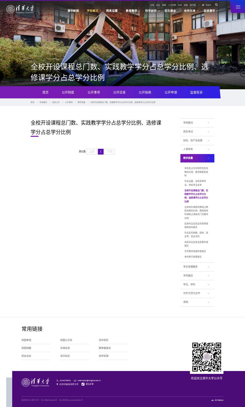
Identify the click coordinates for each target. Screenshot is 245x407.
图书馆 (193, 5)
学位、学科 (189, 284)
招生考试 (188, 131)
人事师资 (188, 149)
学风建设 (188, 275)
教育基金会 (105, 348)
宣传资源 (103, 356)
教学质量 (81, 102)
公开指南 (145, 92)
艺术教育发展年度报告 (195, 251)
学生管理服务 (190, 266)
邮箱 (186, 5)
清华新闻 (73, 10)
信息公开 (56, 102)
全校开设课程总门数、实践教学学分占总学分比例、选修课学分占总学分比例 (123, 102)
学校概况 (43, 102)
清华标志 (65, 356)
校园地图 (26, 348)
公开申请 (171, 92)
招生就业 (170, 10)
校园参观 (26, 340)
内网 (180, 5)
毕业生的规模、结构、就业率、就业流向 (196, 234)
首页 (45, 92)
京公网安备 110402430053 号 (71, 400)
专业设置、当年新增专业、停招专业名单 (195, 183)
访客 (152, 5)
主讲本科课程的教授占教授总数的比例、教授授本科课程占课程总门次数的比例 (196, 212)
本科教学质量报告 (193, 256)
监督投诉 (196, 92)
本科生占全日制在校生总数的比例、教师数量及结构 (196, 172)
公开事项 (94, 92)
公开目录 (119, 92)
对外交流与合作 (191, 293)
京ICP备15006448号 (49, 400)
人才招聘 (172, 5)
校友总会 (26, 356)
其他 (185, 302)
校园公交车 (66, 340)
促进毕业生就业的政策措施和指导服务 (196, 225)
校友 (158, 5)
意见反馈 (90, 384)
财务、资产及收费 (192, 140)
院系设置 (112, 10)
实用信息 (65, 348)
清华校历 (103, 340)
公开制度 (68, 92)
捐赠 (164, 5)
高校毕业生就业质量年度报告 (196, 244)
